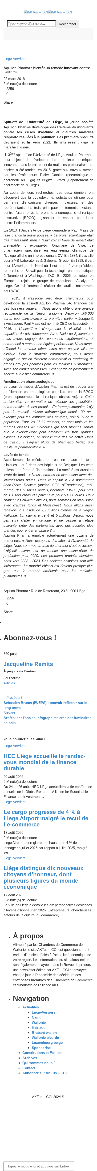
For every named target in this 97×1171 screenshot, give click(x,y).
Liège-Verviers (43, 1012)
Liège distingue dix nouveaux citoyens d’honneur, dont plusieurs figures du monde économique (43, 877)
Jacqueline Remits (28, 664)
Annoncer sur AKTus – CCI (44, 1073)
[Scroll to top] (3, 1107)
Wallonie (39, 1022)
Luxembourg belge (47, 1042)
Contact (28, 1068)
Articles (9, 683)
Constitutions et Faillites (42, 1053)
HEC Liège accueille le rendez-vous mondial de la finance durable (44, 762)
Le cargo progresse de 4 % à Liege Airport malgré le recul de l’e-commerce (46, 818)
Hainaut (38, 1027)
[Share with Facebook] (5, 107)
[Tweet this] (8, 107)
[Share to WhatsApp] (16, 107)
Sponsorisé (41, 1048)
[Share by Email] (19, 107)
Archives (29, 1058)
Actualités (30, 1007)
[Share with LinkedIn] (12, 107)
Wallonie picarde (45, 1038)
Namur (37, 1017)
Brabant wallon (44, 1033)
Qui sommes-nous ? (39, 1063)
